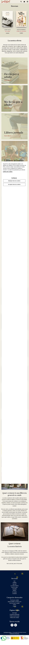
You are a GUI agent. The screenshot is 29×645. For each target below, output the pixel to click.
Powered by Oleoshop (14, 633)
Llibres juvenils (13, 132)
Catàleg (14, 582)
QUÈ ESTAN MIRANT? (21, 29)
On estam (14, 592)
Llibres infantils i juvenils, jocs (14, 601)
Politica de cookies (14, 617)
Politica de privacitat (14, 616)
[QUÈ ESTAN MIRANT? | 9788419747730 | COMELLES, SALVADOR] (21, 19)
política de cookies (7, 171)
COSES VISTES (7, 29)
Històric (14, 590)
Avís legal (14, 612)
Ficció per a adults (11, 75)
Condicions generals (14, 614)
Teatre (14, 604)
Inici (14, 581)
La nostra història (14, 585)
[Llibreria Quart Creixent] (5, 2)
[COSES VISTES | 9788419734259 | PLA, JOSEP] (7, 19)
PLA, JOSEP (7, 31)
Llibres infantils (14, 160)
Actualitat (14, 588)
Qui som (14, 584)
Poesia (14, 606)
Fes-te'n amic (14, 587)
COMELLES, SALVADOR (21, 31)
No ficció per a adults (13, 103)
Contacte (14, 593)
